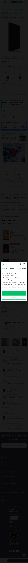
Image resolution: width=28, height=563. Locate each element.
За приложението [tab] (21, 268)
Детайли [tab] (12, 268)
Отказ (14, 297)
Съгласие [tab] (4, 268)
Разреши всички (14, 292)
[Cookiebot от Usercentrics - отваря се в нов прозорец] (20, 264)
